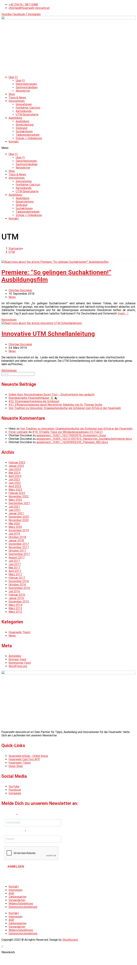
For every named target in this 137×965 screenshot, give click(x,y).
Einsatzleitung (25, 124)
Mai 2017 (14, 567)
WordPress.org (18, 666)
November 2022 (19, 496)
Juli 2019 (14, 533)
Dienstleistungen (26, 84)
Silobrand (21, 128)
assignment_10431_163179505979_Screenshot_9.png (71, 435)
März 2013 (15, 608)
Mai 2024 (14, 472)
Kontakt (14, 141)
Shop (12, 94)
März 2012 (15, 611)
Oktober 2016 (17, 584)
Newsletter (23, 90)
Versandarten (17, 900)
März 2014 (15, 605)
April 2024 (15, 476)
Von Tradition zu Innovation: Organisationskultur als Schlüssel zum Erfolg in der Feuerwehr (65, 408)
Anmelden (15, 656)
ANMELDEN (15, 866)
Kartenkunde (24, 111)
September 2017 (19, 554)
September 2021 (19, 503)
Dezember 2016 (19, 581)
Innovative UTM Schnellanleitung (48, 333)
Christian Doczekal (20, 290)
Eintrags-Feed (17, 659)
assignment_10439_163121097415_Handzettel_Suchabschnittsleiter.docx (84, 438)
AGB (11, 893)
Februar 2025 (17, 462)
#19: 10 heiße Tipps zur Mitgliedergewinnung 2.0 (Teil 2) (67, 432)
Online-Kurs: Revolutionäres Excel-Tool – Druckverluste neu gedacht (52, 394)
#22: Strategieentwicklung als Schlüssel (34, 401)
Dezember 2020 (19, 516)
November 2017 (19, 547)
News (12, 297)
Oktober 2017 (17, 550)
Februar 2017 (17, 577)
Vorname (10, 815)
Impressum (15, 890)
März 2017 (15, 574)
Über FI (13, 77)
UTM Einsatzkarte (27, 114)
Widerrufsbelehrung (21, 903)
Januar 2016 (16, 598)
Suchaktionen (24, 131)
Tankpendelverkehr (28, 135)
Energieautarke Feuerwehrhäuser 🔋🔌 (33, 398)
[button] (68, 148)
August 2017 (17, 557)
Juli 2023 (14, 479)
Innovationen (17, 101)
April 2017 (15, 571)
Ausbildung (15, 118)
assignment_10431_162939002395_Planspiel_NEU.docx (72, 442)
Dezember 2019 (19, 530)
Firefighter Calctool (28, 107)
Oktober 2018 (17, 537)
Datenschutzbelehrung (23, 907)
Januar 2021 (16, 513)
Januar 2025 (16, 466)
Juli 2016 (14, 591)
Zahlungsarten (17, 896)
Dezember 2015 (19, 601)
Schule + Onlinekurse (29, 138)
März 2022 (15, 500)
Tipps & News (17, 97)
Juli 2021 (14, 506)
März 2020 (15, 527)
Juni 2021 (15, 510)
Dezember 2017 (19, 544)
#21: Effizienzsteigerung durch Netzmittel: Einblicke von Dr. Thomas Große (55, 404)
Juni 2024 (15, 469)
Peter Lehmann (18, 432)
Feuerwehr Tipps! (20, 632)
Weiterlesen (9, 319)
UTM (12, 252)
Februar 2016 (17, 594)
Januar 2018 (16, 540)
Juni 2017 (15, 564)
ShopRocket (70, 939)
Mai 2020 (14, 523)
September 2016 (19, 588)
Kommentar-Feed (20, 662)
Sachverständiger (27, 87)
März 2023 (15, 489)
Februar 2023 (17, 493)
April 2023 (15, 486)
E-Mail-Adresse (14, 831)
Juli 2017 (14, 561)
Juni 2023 (15, 483)
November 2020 (19, 520)
